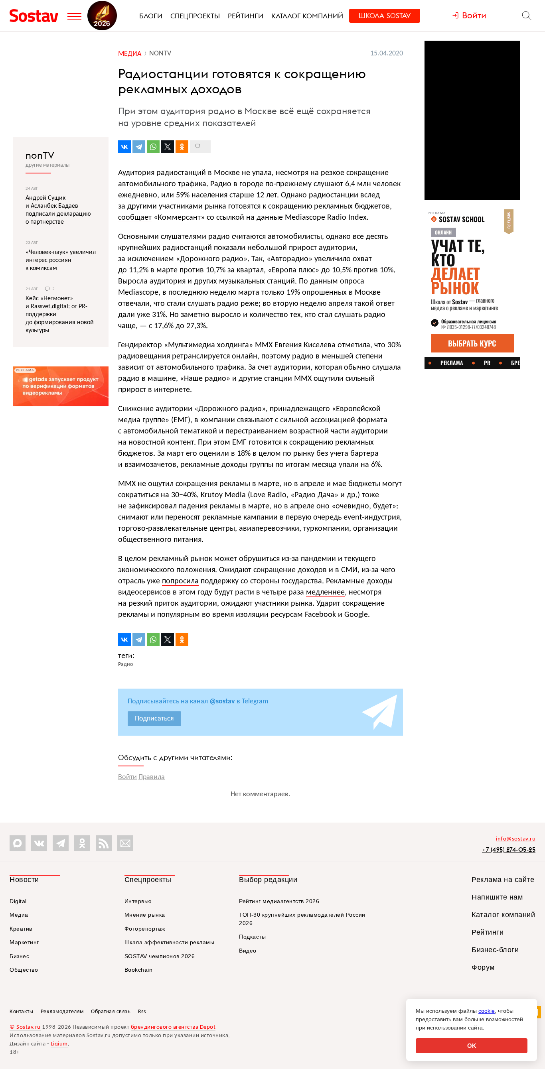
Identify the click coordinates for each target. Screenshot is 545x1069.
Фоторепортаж (144, 928)
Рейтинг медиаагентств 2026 (279, 901)
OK (471, 1045)
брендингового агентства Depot (173, 1027)
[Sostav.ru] (36, 15)
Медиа (19, 915)
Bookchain (138, 970)
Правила (151, 777)
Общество (24, 970)
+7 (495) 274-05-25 (508, 849)
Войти (127, 777)
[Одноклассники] (182, 146)
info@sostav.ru (515, 839)
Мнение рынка (144, 915)
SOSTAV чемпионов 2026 (159, 956)
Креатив (21, 928)
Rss (142, 1012)
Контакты (21, 1012)
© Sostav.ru (25, 1027)
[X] (167, 146)
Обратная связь (110, 1012)
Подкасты (252, 936)
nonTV (40, 155)
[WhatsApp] (153, 146)
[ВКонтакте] (124, 146)
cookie (486, 1011)
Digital (18, 901)
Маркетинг (24, 942)
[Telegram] (138, 146)
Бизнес (19, 956)
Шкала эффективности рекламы (169, 942)
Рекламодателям (62, 1012)
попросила (180, 581)
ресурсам (287, 615)
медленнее (325, 593)
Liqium (59, 1044)
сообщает (135, 218)
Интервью (138, 901)
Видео (248, 950)
